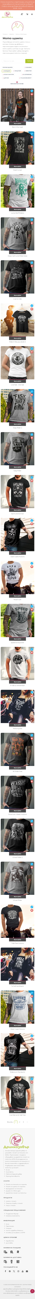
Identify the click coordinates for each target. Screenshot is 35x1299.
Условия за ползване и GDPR (15, 1232)
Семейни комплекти (13, 1216)
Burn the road (17, 127)
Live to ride (17, 299)
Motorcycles (17, 728)
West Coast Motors (17, 1029)
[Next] (27, 1122)
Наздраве (17, 70)
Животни (28, 70)
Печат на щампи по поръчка (15, 1186)
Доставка (9, 1243)
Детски (6, 78)
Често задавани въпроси (14, 1230)
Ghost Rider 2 (17, 857)
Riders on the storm (17, 1072)
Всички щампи (7, 67)
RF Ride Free (17, 771)
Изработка (10, 1241)
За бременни (27, 74)
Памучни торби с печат (14, 1203)
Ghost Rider (17, 900)
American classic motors (17, 814)
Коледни (7, 71)
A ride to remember (17, 685)
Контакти (9, 1172)
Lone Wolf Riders (17, 213)
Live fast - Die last (17, 385)
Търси (29, 61)
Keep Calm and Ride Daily (17, 256)
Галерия (8, 1228)
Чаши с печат (11, 1205)
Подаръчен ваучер (12, 1213)
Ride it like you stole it (17, 342)
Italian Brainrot (26, 78)
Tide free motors (17, 943)
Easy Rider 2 (17, 428)
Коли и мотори (9, 74)
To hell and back (17, 986)
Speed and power (17, 642)
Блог (7, 1224)
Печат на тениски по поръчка (16, 1184)
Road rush (17, 599)
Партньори (10, 1226)
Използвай (17, 123)
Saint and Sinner (17, 514)
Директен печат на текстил (16, 1193)
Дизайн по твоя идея (13, 1191)
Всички (10, 1122)
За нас (8, 1170)
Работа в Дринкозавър (14, 1174)
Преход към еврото (13, 1176)
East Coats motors (17, 556)
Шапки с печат (11, 1201)
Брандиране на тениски (14, 1188)
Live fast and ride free (18, 1115)
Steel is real (17, 170)
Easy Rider (17, 471)
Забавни (29, 67)
